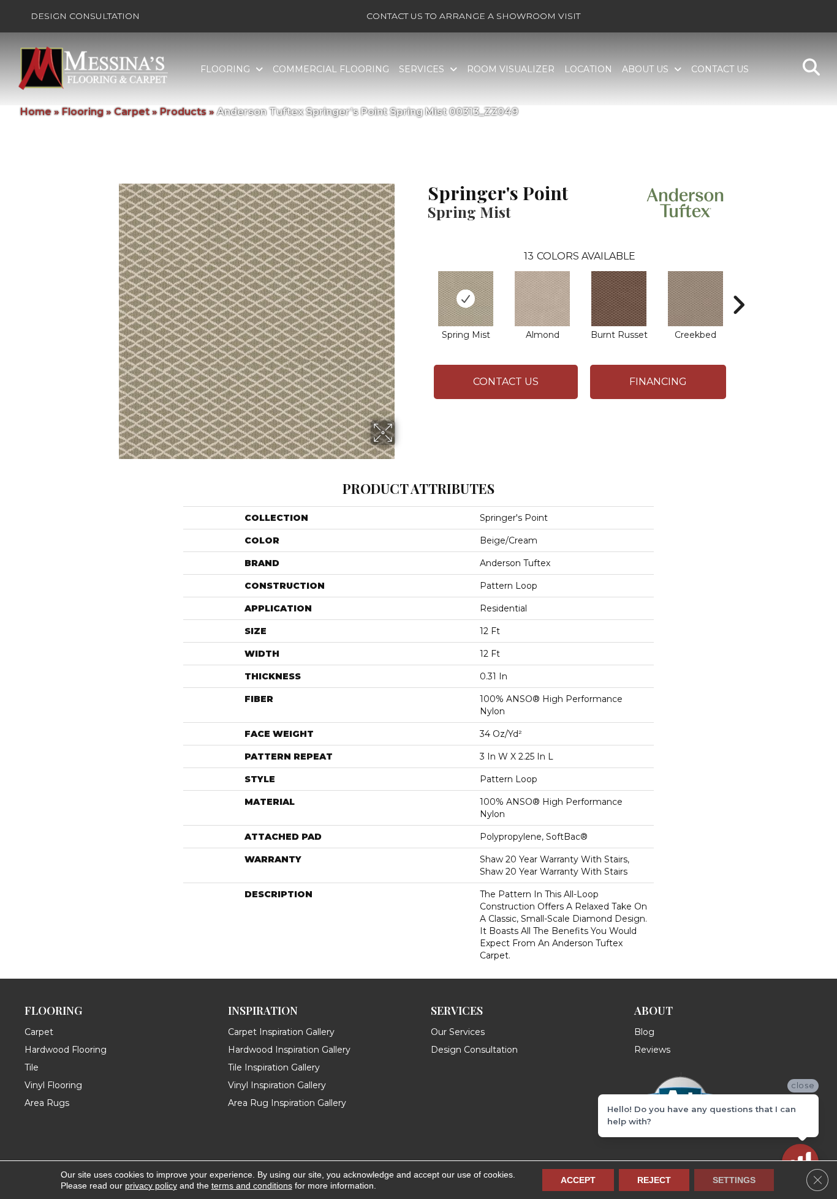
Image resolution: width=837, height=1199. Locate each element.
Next (738, 286)
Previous (421, 286)
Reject (654, 1180)
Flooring (83, 112)
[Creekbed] (695, 298)
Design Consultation (85, 15)
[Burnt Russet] (619, 298)
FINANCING (658, 381)
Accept (578, 1180)
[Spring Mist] (465, 298)
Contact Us (506, 381)
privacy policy (151, 1185)
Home (35, 112)
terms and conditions (251, 1185)
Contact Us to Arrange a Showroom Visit (473, 15)
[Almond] (542, 298)
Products (183, 112)
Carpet (132, 112)
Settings (734, 1180)
